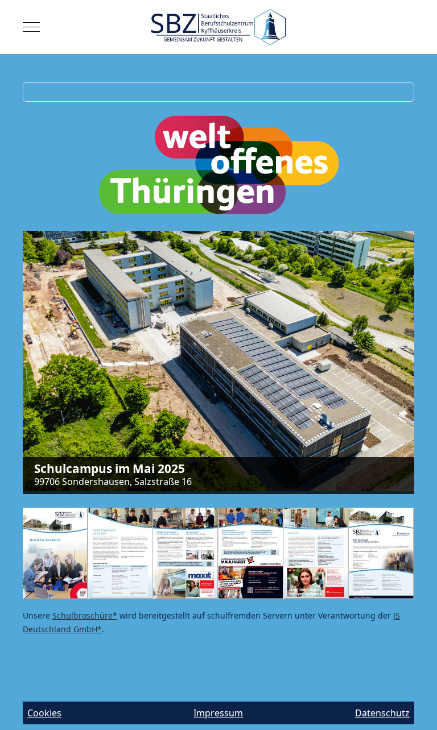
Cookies (44, 713)
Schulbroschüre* (84, 615)
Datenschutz (382, 713)
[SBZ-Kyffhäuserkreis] (219, 27)
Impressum (218, 713)
